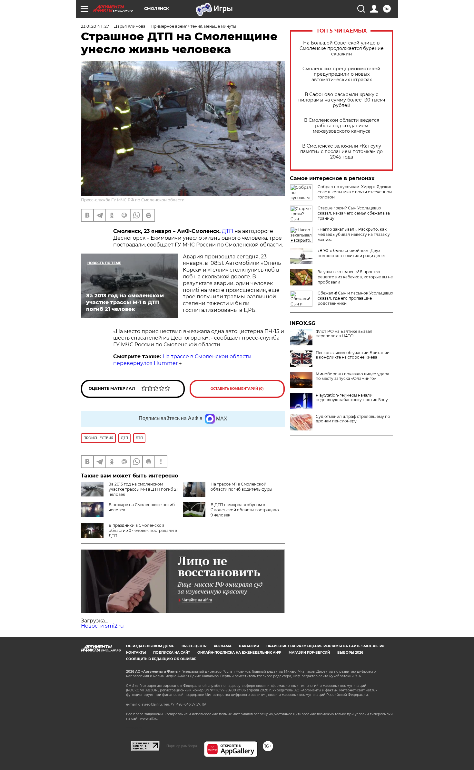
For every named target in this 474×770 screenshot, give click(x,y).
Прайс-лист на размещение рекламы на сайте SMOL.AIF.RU (325, 646)
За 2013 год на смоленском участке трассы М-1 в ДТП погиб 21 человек (143, 489)
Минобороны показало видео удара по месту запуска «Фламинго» (352, 376)
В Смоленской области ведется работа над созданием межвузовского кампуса (341, 126)
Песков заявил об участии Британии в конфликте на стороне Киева (353, 355)
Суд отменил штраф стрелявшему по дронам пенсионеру (353, 418)
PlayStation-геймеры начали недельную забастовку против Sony (352, 397)
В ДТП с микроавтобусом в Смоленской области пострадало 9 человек (245, 509)
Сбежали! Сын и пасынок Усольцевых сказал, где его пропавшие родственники (355, 298)
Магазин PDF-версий (309, 652)
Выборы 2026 (350, 652)
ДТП (227, 231)
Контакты (136, 652)
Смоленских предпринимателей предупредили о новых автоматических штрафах (341, 74)
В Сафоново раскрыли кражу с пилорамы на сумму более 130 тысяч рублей (341, 100)
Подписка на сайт (171, 652)
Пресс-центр (194, 646)
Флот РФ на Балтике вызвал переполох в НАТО (344, 333)
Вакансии (249, 646)
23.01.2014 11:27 (95, 26)
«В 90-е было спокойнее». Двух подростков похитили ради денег (352, 253)
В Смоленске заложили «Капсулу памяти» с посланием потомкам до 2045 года (341, 151)
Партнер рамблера (181, 746)
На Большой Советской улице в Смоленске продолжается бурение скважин (342, 48)
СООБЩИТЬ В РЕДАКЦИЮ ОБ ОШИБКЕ (161, 659)
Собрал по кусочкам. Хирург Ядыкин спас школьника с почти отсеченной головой (355, 191)
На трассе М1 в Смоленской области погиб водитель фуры (241, 487)
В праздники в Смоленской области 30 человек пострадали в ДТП (143, 530)
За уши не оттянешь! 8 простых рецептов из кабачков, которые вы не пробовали (355, 276)
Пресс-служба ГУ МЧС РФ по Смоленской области (132, 199)
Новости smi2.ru (102, 626)
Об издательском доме (150, 646)
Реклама (223, 646)
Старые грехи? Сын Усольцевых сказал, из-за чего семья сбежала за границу (354, 213)
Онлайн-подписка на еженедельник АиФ (239, 652)
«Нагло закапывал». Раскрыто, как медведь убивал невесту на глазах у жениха (354, 234)
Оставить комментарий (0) (237, 389)
